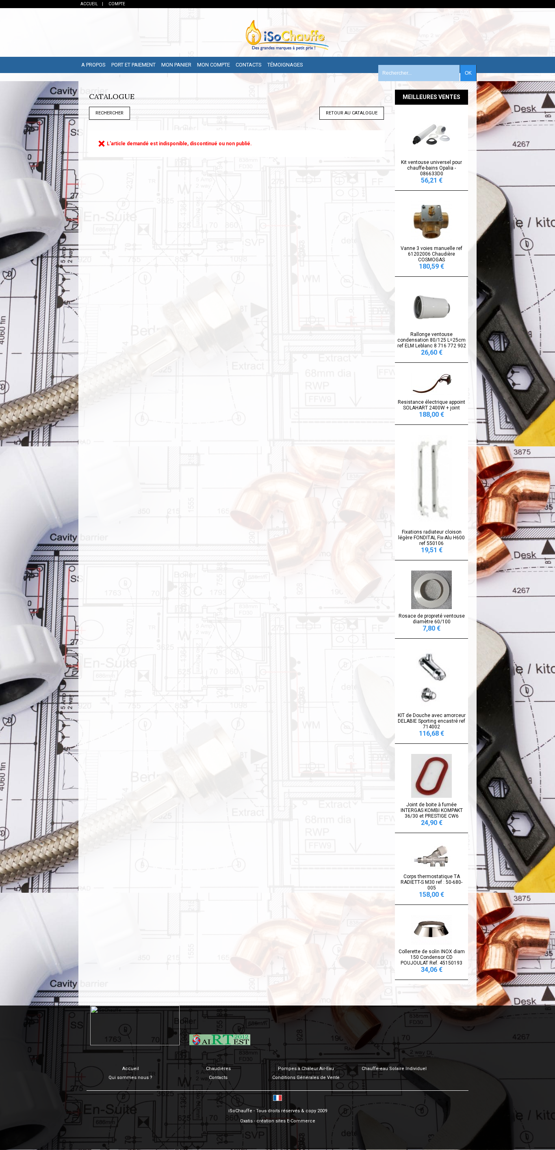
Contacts (249, 65)
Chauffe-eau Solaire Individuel (394, 1068)
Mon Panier (176, 65)
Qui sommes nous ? (130, 1077)
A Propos (93, 65)
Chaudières (218, 1068)
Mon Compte (213, 65)
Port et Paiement (133, 65)
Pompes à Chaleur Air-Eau (306, 1068)
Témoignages (285, 65)
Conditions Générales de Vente (306, 1077)
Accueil (130, 1068)
